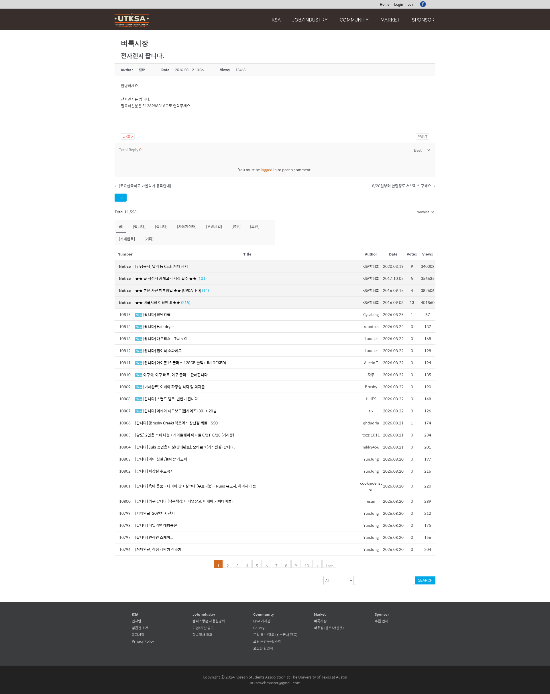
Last (329, 565)
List (120, 197)
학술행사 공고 (202, 634)
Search (425, 580)
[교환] (254, 226)
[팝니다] (139, 226)
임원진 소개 (140, 627)
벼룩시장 (320, 620)
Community (354, 20)
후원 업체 (381, 620)
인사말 (136, 620)
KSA (276, 20)
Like (128, 136)
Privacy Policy (143, 641)
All (121, 226)
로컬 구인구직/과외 (267, 641)
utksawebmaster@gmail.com (275, 683)
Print (422, 136)
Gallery (258, 627)
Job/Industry (310, 20)
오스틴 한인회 (263, 648)
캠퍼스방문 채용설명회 (208, 620)
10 (307, 565)
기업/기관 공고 (203, 627)
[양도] (236, 226)
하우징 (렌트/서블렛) (329, 627)
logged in (269, 170)
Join (411, 4)
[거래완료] (127, 239)
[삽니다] (161, 226)
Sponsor (423, 20)
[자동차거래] (187, 226)
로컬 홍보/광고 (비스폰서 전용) (275, 634)
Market (390, 20)
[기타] (149, 239)
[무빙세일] (214, 226)
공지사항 (138, 634)
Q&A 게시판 (261, 620)
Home (385, 4)
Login (398, 4)
